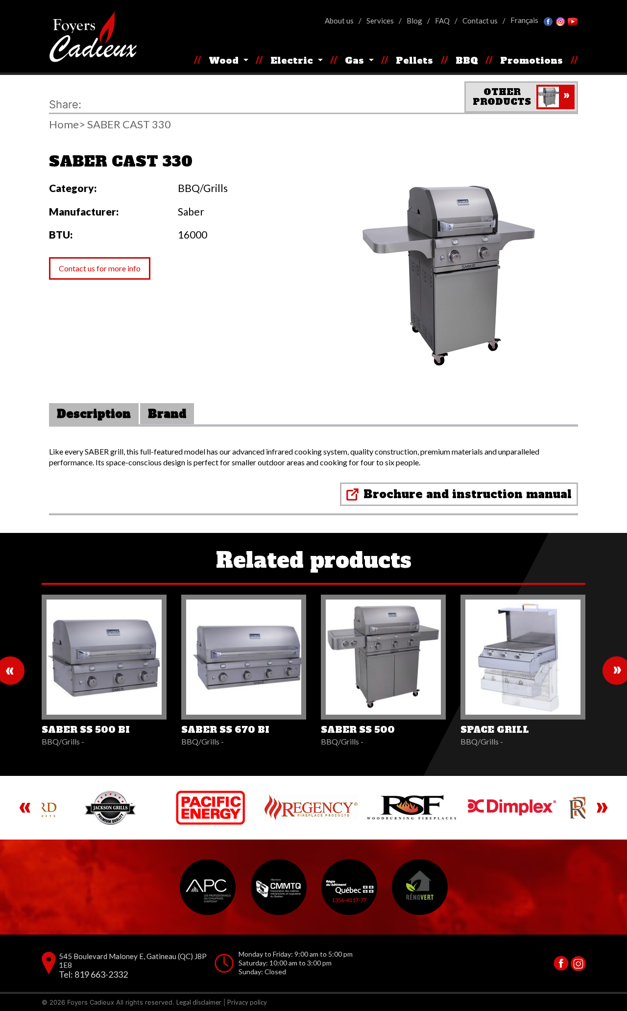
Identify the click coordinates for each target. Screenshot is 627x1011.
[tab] (94, 414)
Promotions (531, 60)
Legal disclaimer (198, 1002)
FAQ (442, 20)
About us (339, 20)
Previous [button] (25, 808)
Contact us (480, 20)
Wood (225, 60)
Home (64, 124)
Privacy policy (247, 1002)
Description (94, 414)
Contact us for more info (100, 268)
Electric (292, 60)
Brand (167, 414)
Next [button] (602, 808)
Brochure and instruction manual (467, 494)
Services (380, 20)
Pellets (414, 60)
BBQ (467, 60)
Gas (355, 60)
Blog (414, 20)
